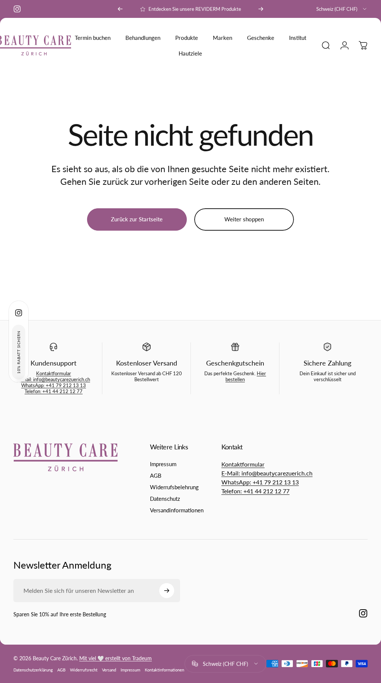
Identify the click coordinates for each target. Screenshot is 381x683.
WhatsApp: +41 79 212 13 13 (53, 385)
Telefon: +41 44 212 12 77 (54, 391)
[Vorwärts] (261, 9)
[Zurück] (120, 9)
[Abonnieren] (166, 590)
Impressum (163, 464)
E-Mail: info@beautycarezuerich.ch (53, 379)
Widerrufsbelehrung (174, 487)
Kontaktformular (53, 373)
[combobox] (342, 9)
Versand (109, 669)
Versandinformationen (177, 510)
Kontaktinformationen (164, 669)
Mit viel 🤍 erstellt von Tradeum (115, 658)
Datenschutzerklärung (33, 669)
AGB (155, 475)
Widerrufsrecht (83, 669)
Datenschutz (165, 498)
